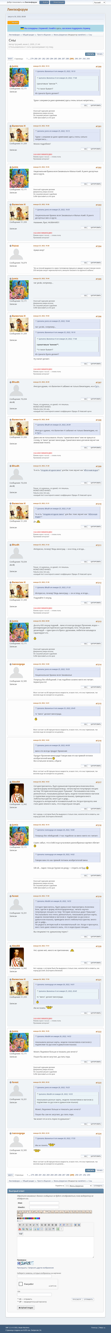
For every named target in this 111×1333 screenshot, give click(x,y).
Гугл (97, 386)
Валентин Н (18, 125)
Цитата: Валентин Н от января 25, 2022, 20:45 (56, 708)
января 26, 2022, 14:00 (41, 664)
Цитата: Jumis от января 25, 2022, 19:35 (53, 209)
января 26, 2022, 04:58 (41, 621)
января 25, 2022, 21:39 (41, 582)
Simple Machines (23, 1327)
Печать (99, 54)
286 (59, 58)
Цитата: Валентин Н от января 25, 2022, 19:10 (56, 71)
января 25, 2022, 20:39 (41, 382)
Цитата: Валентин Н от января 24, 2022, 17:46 (58, 78)
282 (43, 58)
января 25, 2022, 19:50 (41, 316)
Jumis (15, 66)
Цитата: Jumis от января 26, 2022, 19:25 (53, 1087)
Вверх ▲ (102, 1327)
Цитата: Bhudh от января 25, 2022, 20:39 (54, 425)
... (29, 58)
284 (51, 58)
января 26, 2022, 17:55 (41, 979)
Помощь (94, 1327)
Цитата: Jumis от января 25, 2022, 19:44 (53, 321)
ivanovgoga (18, 664)
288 (67, 58)
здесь (58, 28)
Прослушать (22, 1268)
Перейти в (59, 1186)
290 (76, 58)
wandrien (81, 35)
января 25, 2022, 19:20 (41, 126)
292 (84, 58)
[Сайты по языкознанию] (11, 405)
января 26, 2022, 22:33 (41, 1133)
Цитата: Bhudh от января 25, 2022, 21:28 (54, 508)
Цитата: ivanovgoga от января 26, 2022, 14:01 (55, 984)
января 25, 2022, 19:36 (41, 204)
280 (35, 58)
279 (32, 58)
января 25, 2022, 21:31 (41, 503)
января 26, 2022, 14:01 (41, 703)
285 (55, 58)
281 (39, 58)
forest (15, 895)
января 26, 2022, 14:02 (41, 740)
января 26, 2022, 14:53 (41, 782)
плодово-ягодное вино (51, 470)
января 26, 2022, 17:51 (41, 946)
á (17, 1221)
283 (47, 58)
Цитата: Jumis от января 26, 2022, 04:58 (53, 745)
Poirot (15, 245)
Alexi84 (16, 781)
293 (88, 58)
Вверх (10, 1175)
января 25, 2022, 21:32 (41, 545)
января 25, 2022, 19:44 (41, 278)
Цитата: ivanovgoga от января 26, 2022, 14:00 (55, 830)
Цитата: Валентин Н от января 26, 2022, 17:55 (56, 1138)
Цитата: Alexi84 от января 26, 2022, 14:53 (54, 901)
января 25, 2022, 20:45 (41, 419)
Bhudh (15, 382)
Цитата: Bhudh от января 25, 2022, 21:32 (54, 587)
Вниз (10, 59)
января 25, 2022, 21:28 (41, 466)
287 (63, 58)
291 (80, 58)
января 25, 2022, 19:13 (41, 66)
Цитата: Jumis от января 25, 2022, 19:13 (53, 131)
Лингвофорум (17, 9)
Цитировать (96, 105)
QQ (85, 105)
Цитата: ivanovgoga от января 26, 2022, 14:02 (55, 854)
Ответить (90, 54)
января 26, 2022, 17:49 (41, 896)
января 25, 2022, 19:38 (41, 246)
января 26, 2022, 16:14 (41, 825)
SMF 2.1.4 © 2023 (11, 1327)
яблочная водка (91, 470)
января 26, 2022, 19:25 (41, 1031)
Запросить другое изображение (41, 1268)
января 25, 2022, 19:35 (41, 167)
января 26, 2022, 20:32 (41, 1082)
